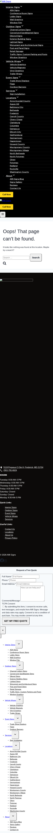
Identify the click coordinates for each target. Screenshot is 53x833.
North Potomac (17, 156)
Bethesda (14, 110)
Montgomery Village (19, 150)
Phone (5, 580)
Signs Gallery (16, 182)
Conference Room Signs (21, 13)
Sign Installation (17, 94)
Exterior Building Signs (20, 39)
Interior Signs (11, 507)
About (7, 817)
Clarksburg (15, 122)
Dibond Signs (16, 36)
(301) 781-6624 (6, 194)
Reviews (14, 185)
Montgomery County (20, 147)
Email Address (9, 584)
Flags (12, 84)
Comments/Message (11, 601)
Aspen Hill (14, 104)
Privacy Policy (11, 538)
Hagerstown (15, 141)
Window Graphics (18, 57)
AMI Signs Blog (17, 179)
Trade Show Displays (19, 80)
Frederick (14, 113)
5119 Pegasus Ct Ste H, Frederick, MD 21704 (23, 467)
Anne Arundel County (20, 101)
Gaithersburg (16, 135)
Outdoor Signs (11, 510)
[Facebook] (2, 562)
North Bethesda (17, 153)
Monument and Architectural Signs (26, 45)
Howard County (17, 144)
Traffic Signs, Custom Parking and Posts (28, 54)
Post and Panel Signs (19, 48)
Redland (14, 165)
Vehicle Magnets (18, 67)
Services (9, 519)
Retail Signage (16, 51)
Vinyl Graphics (17, 70)
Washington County (19, 172)
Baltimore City (16, 107)
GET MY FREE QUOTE (15, 620)
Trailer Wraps (16, 73)
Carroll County (17, 116)
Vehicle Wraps (11, 516)
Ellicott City (15, 132)
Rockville (14, 169)
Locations (9, 532)
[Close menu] (0, 636)
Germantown (16, 138)
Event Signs (10, 513)
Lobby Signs (15, 16)
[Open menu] (3, 214)
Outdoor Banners (18, 87)
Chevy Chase (16, 119)
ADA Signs (14, 10)
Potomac (14, 162)
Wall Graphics (16, 19)
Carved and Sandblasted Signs (24, 32)
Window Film (16, 22)
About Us (9, 535)
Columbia (14, 125)
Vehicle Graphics (18, 64)
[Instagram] (5, 562)
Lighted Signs (16, 42)
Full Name (7, 576)
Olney (12, 159)
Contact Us (15, 188)
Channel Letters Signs (20, 29)
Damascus (15, 128)
